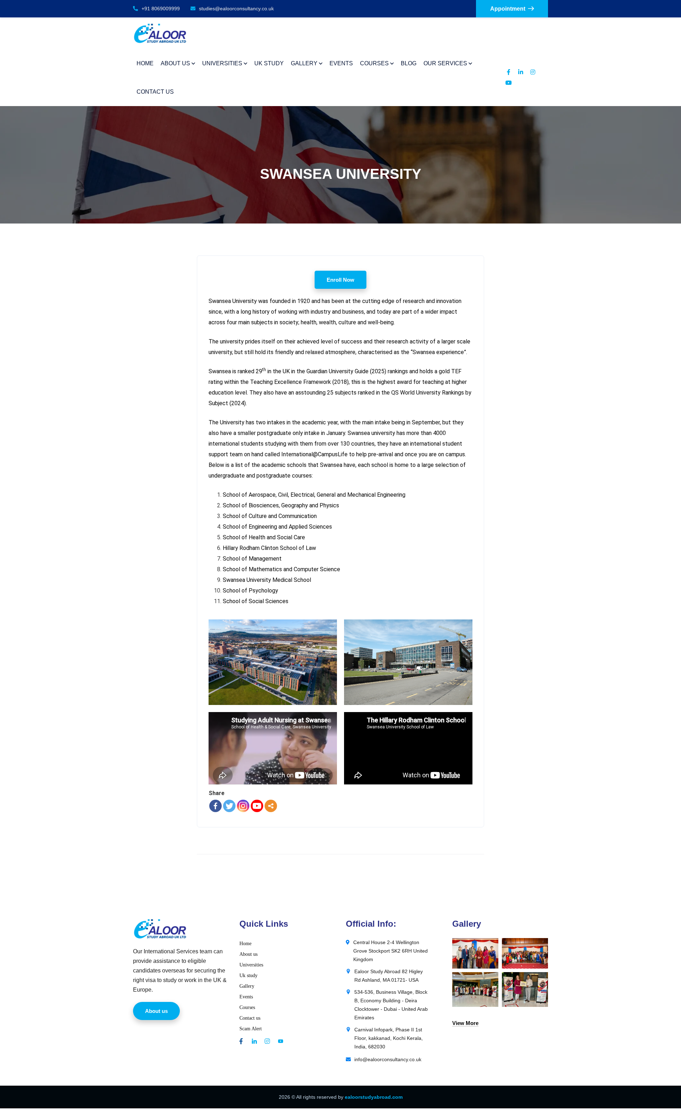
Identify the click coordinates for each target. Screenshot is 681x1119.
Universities (251, 965)
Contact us (249, 1018)
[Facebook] (215, 806)
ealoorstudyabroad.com (374, 1097)
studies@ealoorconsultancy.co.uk (236, 8)
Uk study (248, 975)
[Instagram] (243, 806)
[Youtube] (257, 806)
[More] (271, 806)
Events (246, 996)
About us (248, 954)
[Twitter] (229, 806)
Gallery (246, 986)
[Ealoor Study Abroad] (160, 33)
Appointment (507, 9)
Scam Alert (250, 1028)
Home (245, 943)
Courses (247, 1007)
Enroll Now (340, 280)
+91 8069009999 (161, 8)
